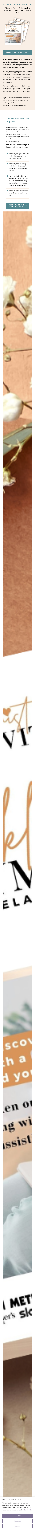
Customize (17, 1521)
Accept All (18, 1516)
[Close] (33, 1498)
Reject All (17, 1526)
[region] (17, 1513)
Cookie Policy (28, 1510)
